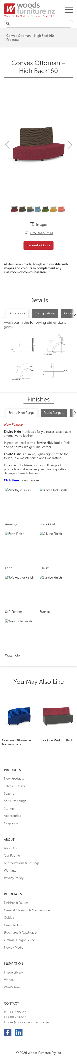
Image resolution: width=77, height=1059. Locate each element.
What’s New (12, 987)
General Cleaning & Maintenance (27, 910)
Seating (9, 793)
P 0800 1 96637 (15, 1012)
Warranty (10, 870)
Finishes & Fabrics (16, 903)
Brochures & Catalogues (21, 932)
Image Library (13, 972)
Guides (9, 918)
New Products (14, 778)
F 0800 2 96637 (15, 1017)
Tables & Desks (14, 786)
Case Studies (13, 925)
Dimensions (16, 313)
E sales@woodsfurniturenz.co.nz (26, 1022)
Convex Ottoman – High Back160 (30, 36)
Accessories (12, 816)
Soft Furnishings (15, 801)
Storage (9, 808)
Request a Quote (38, 245)
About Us (10, 848)
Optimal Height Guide (19, 940)
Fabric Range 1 (54, 413)
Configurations (45, 313)
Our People (12, 855)
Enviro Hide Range (21, 413)
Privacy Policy (13, 878)
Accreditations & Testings (21, 863)
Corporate (11, 823)
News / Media (13, 947)
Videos (9, 980)
